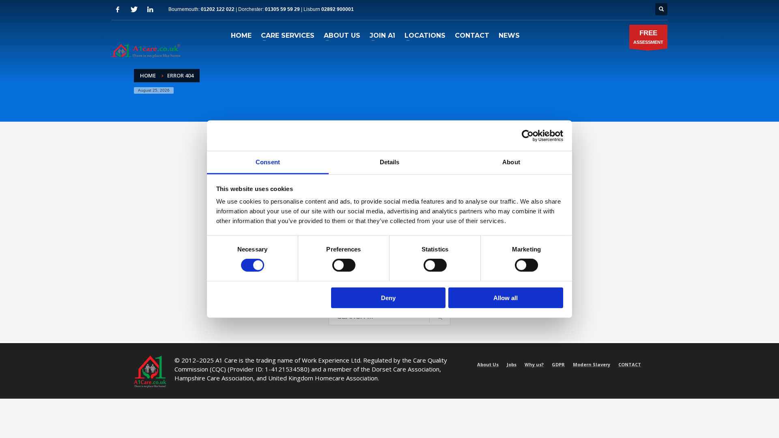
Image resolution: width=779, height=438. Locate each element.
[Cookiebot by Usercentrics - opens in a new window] (527, 135)
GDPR (558, 364)
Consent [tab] (268, 162)
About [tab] (511, 162)
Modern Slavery (591, 364)
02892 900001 (337, 9)
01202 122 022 (218, 9)
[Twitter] (134, 9)
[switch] (343, 265)
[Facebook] (118, 9)
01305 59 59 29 (282, 9)
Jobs (511, 364)
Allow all (505, 297)
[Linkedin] (150, 9)
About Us (488, 364)
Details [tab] (390, 162)
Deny (388, 297)
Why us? (534, 364)
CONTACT (629, 364)
